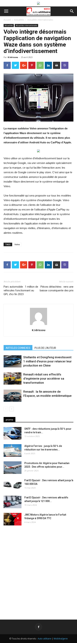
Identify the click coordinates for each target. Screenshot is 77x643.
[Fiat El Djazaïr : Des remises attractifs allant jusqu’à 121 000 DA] (12, 502)
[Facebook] (38, 626)
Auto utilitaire (44, 638)
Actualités (19, 19)
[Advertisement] (38, 569)
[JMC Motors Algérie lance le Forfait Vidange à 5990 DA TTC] (12, 519)
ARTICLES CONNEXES (18, 347)
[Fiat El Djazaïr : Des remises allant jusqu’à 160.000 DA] (12, 485)
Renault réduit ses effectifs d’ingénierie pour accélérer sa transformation (43, 378)
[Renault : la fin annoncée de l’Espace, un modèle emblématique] (12, 396)
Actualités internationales (40, 19)
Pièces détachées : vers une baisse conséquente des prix (56, 288)
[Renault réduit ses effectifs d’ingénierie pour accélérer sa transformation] (12, 378)
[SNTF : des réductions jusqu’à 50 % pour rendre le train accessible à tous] (12, 433)
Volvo (17, 244)
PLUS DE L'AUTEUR (45, 347)
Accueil (7, 19)
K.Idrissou (13, 57)
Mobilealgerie (61, 638)
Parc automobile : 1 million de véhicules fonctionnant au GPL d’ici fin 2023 (21, 290)
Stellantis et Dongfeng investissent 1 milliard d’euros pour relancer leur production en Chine (47, 361)
